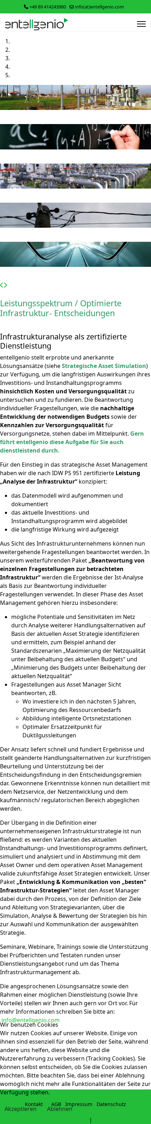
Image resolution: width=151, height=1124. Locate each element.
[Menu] (141, 24)
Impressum (109, 1120)
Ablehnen (59, 1109)
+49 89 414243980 (47, 7)
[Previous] (2, 285)
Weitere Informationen (57, 1120)
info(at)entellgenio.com (99, 7)
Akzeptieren (21, 1109)
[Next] (5, 285)
